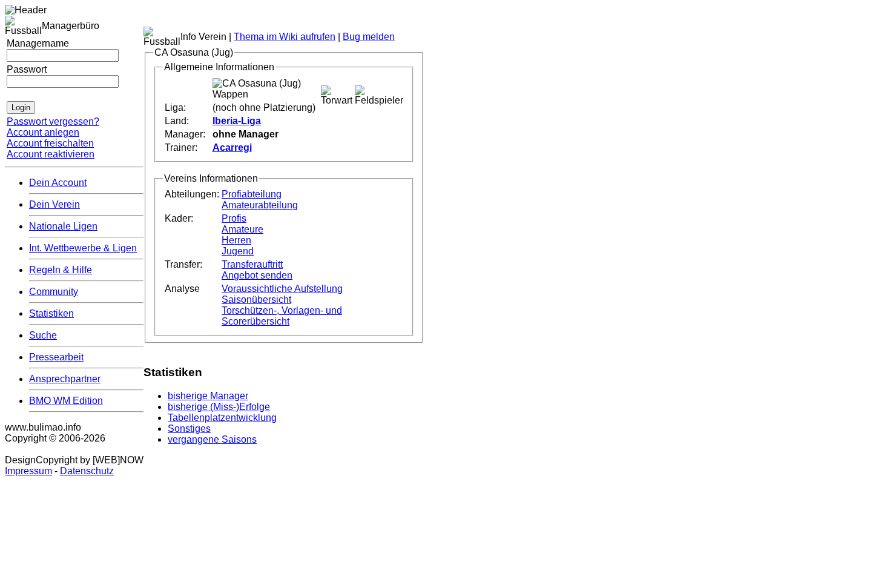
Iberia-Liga (237, 121)
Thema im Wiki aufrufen (284, 36)
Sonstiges (189, 428)
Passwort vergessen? (53, 121)
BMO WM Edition (66, 400)
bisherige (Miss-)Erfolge (219, 407)
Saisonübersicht (256, 299)
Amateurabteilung (260, 205)
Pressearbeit (56, 357)
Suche (43, 335)
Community (53, 291)
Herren (236, 240)
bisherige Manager (208, 396)
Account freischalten (50, 143)
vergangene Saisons (212, 439)
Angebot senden (257, 275)
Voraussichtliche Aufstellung (282, 288)
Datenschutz (87, 471)
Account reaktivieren (50, 154)
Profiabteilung (252, 194)
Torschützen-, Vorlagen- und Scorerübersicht (282, 315)
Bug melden (369, 36)
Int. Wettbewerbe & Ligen (83, 248)
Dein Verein (54, 204)
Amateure (242, 229)
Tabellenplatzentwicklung (222, 417)
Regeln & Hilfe (60, 270)
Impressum (28, 471)
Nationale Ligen (63, 226)
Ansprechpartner (65, 379)
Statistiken (51, 313)
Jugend (238, 251)
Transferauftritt (252, 264)
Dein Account (58, 182)
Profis (234, 218)
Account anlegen (43, 132)
